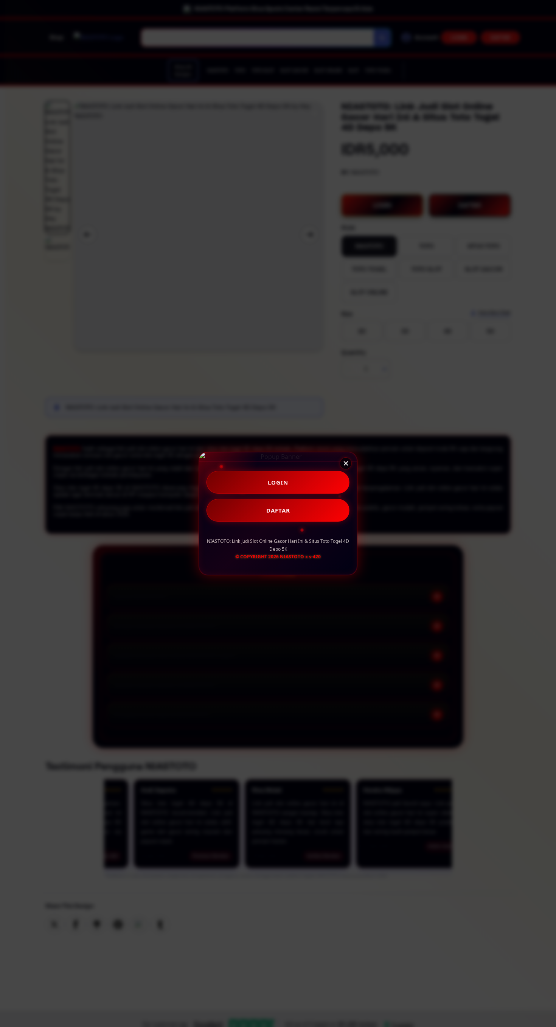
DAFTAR (278, 510)
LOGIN (278, 482)
